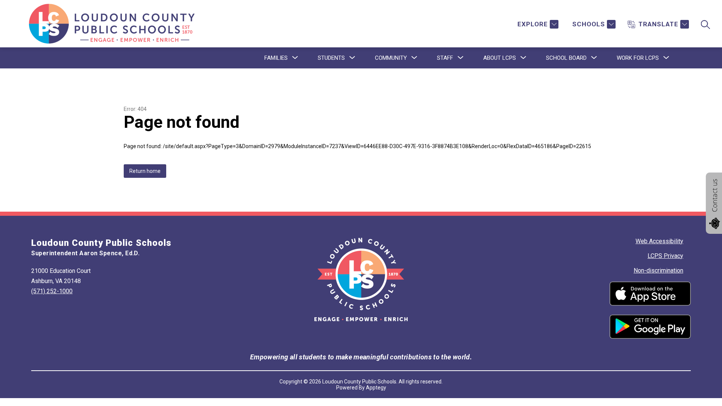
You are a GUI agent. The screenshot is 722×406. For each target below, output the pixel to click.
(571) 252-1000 (52, 291)
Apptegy (376, 388)
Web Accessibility (659, 241)
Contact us (714, 195)
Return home (145, 171)
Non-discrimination (658, 270)
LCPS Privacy (665, 255)
